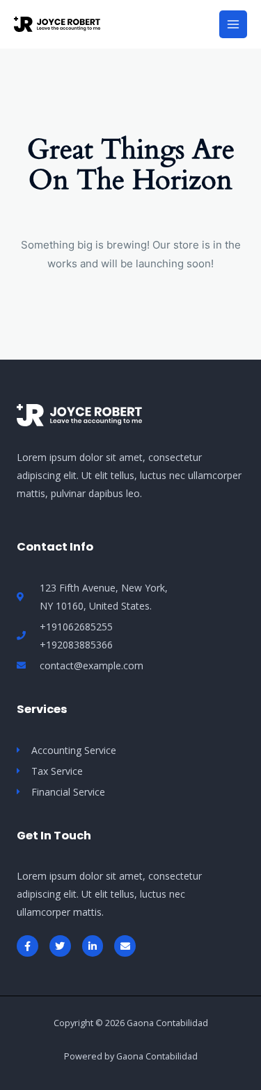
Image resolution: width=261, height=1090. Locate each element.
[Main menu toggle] (233, 24)
